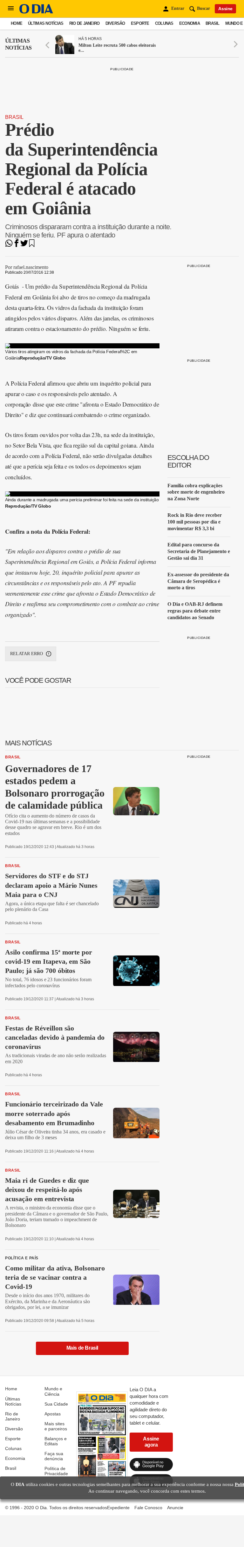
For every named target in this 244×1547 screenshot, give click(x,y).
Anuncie (175, 1507)
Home (16, 23)
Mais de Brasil (82, 1348)
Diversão (115, 23)
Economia (189, 23)
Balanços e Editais (55, 1441)
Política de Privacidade (56, 1471)
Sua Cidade (56, 1404)
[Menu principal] (11, 8)
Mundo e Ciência (53, 1391)
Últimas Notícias (45, 23)
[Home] (36, 12)
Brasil (213, 23)
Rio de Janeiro (84, 23)
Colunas (164, 23)
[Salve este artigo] (32, 245)
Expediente (118, 1507)
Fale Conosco (148, 1507)
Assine (225, 8)
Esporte (140, 23)
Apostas (52, 1413)
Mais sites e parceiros (55, 1426)
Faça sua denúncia (53, 1456)
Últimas (18, 44)
